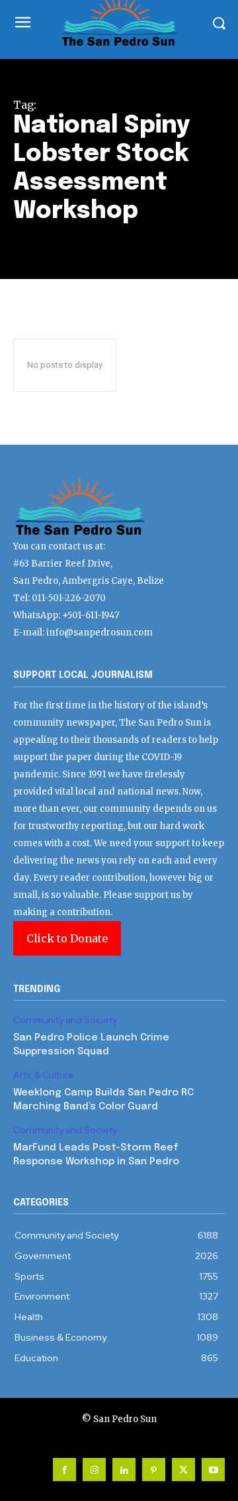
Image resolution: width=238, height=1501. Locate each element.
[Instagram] (94, 1469)
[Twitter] (183, 1469)
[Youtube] (213, 1469)
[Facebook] (64, 1469)
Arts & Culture (43, 1075)
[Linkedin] (124, 1469)
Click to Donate (67, 938)
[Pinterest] (153, 1469)
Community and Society (65, 1020)
